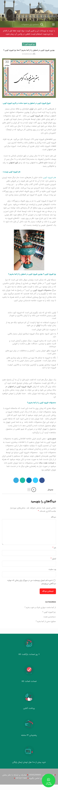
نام (54, 547)
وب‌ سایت (52, 569)
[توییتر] (35, 480)
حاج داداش (43, 162)
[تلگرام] (16, 480)
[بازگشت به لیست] (29, 490)
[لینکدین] (29, 480)
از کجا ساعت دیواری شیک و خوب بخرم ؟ (40, 607)
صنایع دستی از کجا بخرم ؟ (46, 621)
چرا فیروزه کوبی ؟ (29, 44)
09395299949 (35, 775)
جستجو (42, 24)
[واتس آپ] (22, 480)
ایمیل (53, 558)
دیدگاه (53, 517)
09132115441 (22, 778)
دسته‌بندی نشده (50, 617)
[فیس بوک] (42, 480)
